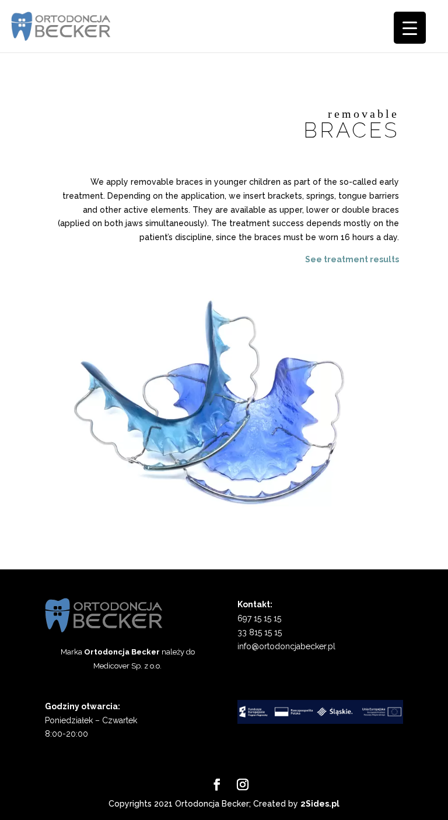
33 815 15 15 (259, 632)
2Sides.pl (320, 803)
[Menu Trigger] (410, 28)
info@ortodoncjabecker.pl (286, 646)
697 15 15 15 (259, 618)
